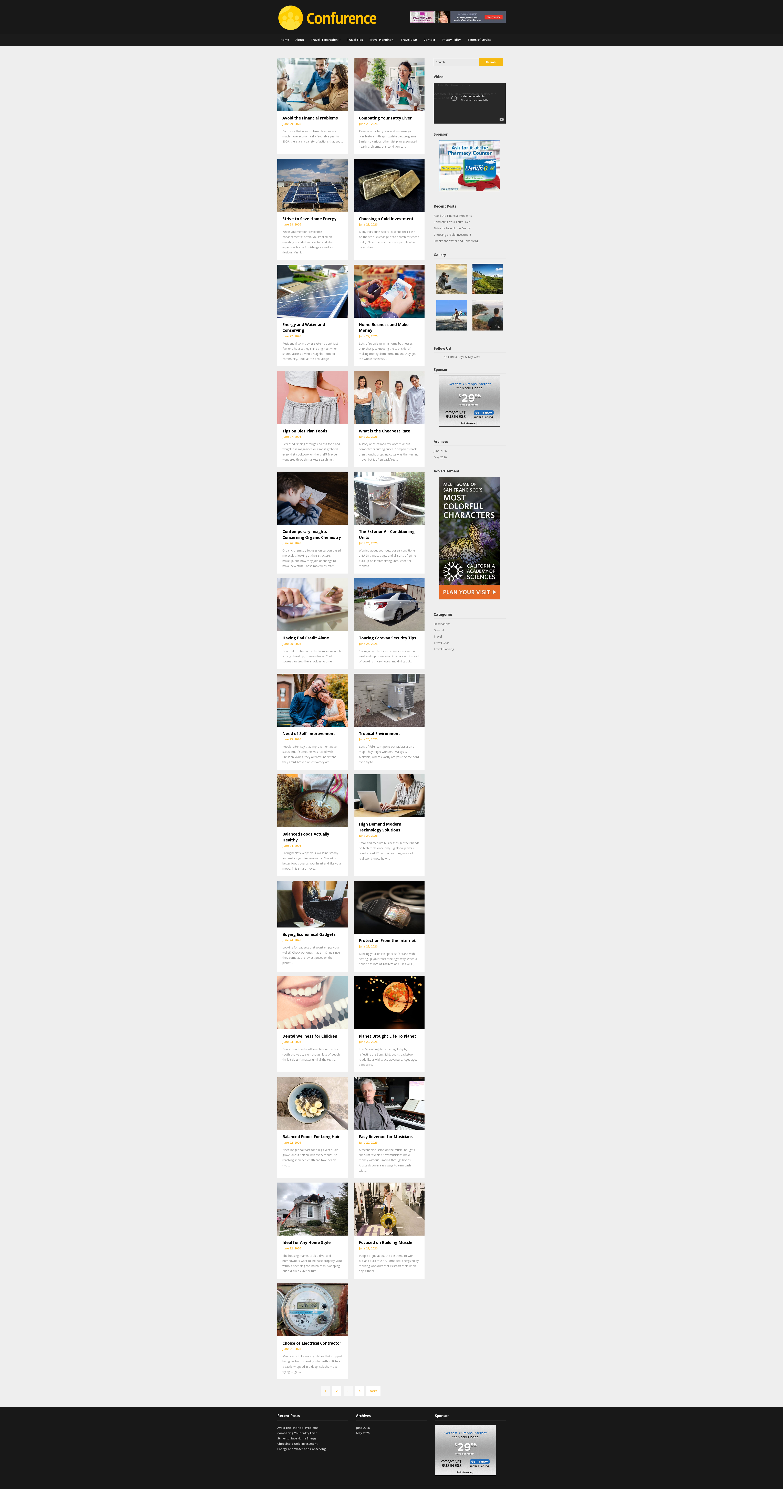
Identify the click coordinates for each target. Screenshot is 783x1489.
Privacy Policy (451, 40)
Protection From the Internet (387, 940)
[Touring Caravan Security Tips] (389, 604)
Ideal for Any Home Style (306, 1242)
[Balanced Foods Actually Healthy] (312, 800)
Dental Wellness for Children (309, 1036)
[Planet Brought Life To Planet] (389, 1002)
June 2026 (440, 451)
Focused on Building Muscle (385, 1242)
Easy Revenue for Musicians (386, 1136)
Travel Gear (409, 40)
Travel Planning (380, 40)
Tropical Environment (379, 733)
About (299, 40)
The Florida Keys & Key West (461, 357)
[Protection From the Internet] (389, 907)
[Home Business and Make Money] (389, 291)
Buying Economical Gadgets (309, 934)
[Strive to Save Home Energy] (312, 185)
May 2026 (440, 457)
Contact (429, 40)
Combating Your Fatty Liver (385, 118)
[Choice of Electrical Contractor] (312, 1309)
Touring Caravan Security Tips (387, 638)
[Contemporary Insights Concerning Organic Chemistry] (312, 498)
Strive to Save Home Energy (309, 218)
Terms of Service (479, 40)
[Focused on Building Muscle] (389, 1209)
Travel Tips (355, 40)
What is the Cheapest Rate (384, 431)
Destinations (442, 624)
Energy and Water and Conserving (456, 241)
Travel (438, 636)
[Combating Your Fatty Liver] (389, 84)
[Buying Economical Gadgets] (312, 904)
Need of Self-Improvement (308, 733)
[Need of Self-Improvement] (312, 700)
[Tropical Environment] (389, 700)
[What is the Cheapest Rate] (389, 397)
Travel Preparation (324, 40)
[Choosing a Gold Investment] (389, 185)
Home (285, 40)
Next (373, 1391)
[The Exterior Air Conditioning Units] (389, 498)
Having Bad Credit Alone (305, 638)
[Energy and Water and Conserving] (312, 291)
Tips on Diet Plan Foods (304, 431)
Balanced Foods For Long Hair (311, 1136)
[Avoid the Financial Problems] (312, 84)
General (439, 630)
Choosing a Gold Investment (386, 218)
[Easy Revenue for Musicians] (389, 1103)
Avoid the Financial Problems (310, 118)
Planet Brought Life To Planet (387, 1036)
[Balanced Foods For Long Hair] (312, 1103)
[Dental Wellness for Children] (312, 1002)
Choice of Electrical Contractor (311, 1343)
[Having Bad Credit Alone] (312, 604)
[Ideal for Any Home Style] (312, 1209)
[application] (470, 103)
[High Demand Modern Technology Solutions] (389, 795)
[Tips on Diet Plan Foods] (312, 397)
